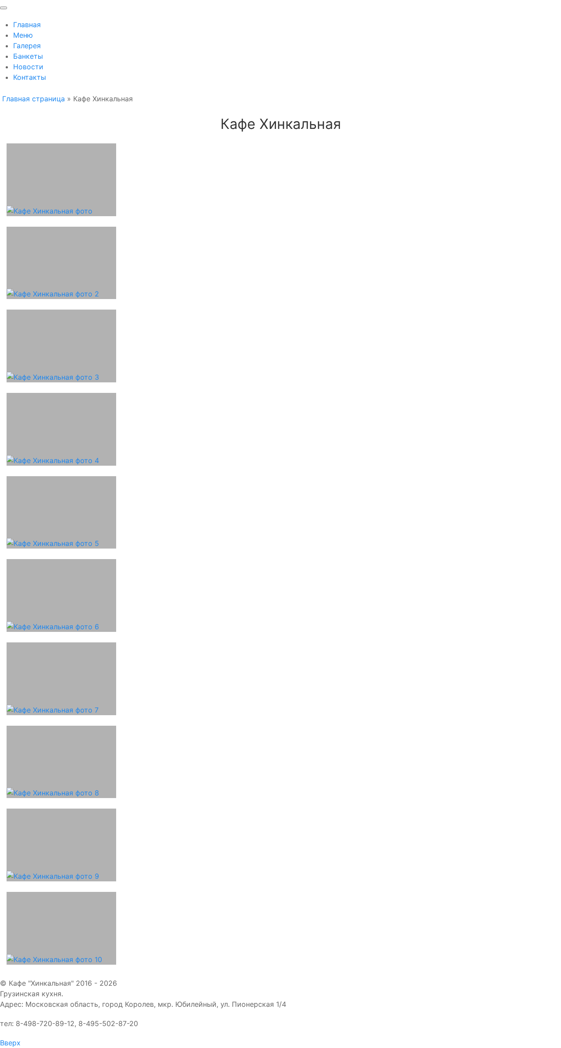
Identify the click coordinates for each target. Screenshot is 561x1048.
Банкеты (28, 56)
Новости (28, 66)
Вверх (10, 1042)
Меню (23, 35)
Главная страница (33, 98)
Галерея (27, 45)
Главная (27, 24)
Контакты (29, 77)
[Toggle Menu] (3, 8)
